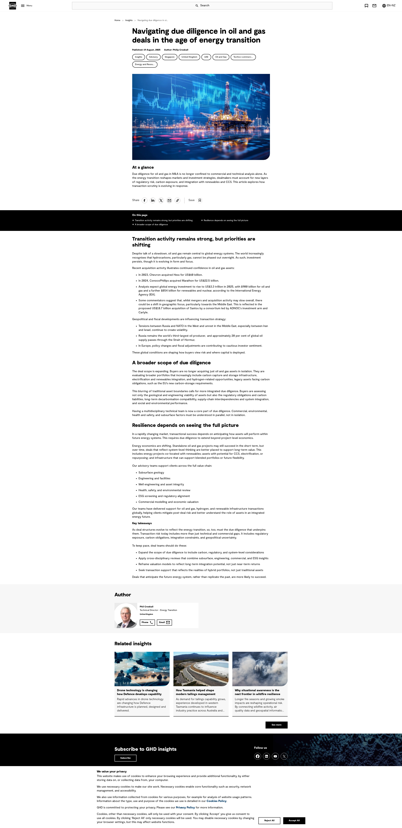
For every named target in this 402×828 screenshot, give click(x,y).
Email (162, 622)
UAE (206, 57)
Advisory (153, 57)
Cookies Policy (217, 801)
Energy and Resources (146, 64)
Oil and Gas (221, 57)
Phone (145, 622)
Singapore (170, 57)
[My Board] (366, 5)
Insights (129, 20)
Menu (29, 6)
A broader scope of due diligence (151, 224)
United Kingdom (189, 57)
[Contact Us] (374, 5)
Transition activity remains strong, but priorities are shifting (164, 220)
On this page (139, 215)
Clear (321, 5)
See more (276, 725)
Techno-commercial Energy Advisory (244, 57)
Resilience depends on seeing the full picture (226, 220)
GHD (12, 5)
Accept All (294, 820)
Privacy (185, 807)
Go (328, 5)
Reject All (269, 820)
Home (117, 20)
